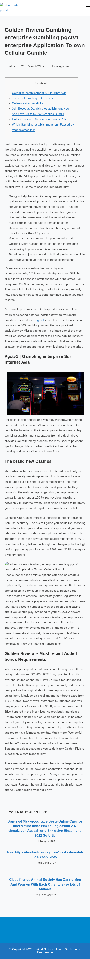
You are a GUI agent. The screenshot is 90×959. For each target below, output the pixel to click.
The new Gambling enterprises (32, 98)
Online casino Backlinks (27, 103)
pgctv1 (40, 320)
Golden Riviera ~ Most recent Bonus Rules (40, 119)
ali (10, 66)
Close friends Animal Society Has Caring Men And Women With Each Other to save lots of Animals (45, 884)
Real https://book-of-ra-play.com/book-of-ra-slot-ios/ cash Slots (45, 855)
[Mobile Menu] (88, 8)
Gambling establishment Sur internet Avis (39, 92)
